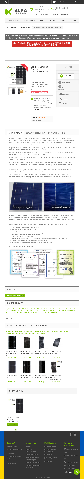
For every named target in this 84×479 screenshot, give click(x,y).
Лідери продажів (31, 452)
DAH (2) (37, 311)
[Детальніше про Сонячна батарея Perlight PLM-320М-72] (42, 367)
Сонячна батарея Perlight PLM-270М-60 (27, 376)
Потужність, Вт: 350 (40, 331)
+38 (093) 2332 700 (72, 462)
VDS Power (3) (45, 312)
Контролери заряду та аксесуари (14, 450)
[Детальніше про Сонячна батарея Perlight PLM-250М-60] (27, 343)
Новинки (29, 449)
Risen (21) (49, 309)
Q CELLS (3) (21, 311)
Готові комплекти (29, 20)
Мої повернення (50, 449)
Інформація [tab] (15, 133)
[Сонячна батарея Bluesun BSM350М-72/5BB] (12, 91)
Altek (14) (18, 309)
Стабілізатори (11, 463)
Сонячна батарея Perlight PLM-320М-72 (42, 376)
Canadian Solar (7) (58, 309)
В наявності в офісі (13, 20)
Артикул (33, 76)
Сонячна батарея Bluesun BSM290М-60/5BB (55, 377)
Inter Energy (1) (35, 312)
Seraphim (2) (30, 311)
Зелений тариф (31, 460)
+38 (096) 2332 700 (69, 468)
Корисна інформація (33, 465)
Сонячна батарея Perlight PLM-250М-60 (27, 352)
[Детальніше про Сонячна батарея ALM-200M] (57, 343)
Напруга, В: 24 (28, 331)
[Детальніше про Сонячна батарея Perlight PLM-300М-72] (42, 343)
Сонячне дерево (12, 461)
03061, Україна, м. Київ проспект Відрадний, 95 (71, 453)
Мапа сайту (29, 468)
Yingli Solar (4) (10, 309)
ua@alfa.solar (43, 7)
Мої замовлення (50, 446)
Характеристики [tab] (36, 133)
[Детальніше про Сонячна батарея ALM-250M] (12, 367)
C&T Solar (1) (13, 311)
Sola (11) (8, 312)
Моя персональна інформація (50, 458)
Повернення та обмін (33, 462)
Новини (62, 20)
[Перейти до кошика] (55, 2)
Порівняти (66, 82)
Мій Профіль (50, 443)
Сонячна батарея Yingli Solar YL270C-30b (11, 353)
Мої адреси (48, 454)
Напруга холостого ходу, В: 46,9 (35, 333)
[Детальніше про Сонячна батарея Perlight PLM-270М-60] (27, 367)
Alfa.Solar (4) (41, 309)
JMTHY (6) (25, 309)
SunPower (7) (45, 311)
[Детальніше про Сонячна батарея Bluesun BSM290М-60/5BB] (57, 367)
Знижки (28, 446)
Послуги (52, 20)
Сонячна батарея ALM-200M (55, 352)
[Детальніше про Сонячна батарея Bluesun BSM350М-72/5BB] (16, 406)
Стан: (32, 79)
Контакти (73, 20)
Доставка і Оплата (32, 454)
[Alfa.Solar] (16, 11)
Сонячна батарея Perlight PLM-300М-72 (42, 352)
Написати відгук (37, 120)
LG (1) (67, 309)
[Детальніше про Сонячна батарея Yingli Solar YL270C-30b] (12, 343)
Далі (26, 91)
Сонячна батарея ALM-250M (11, 376)
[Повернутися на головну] (7, 27)
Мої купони (48, 461)
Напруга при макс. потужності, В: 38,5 (59, 331)
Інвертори (10, 453)
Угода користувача (32, 457)
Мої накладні (49, 452)
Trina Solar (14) (71, 311)
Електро (42, 20)
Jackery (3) (15, 312)
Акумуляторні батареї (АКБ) (14, 457)
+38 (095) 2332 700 (69, 465)
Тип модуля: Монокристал (14, 331)
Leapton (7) (54, 311)
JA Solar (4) (33, 309)
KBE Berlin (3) (54, 312)
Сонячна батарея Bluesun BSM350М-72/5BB (13, 419)
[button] (63, 9)
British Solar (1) (24, 312)
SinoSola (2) (62, 311)
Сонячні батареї (12, 446)
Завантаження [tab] (58, 133)
